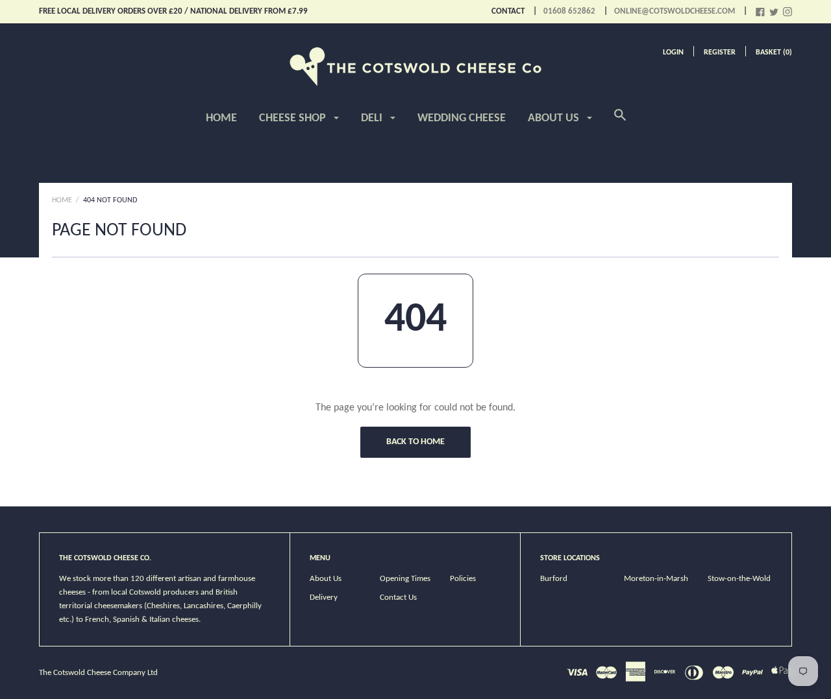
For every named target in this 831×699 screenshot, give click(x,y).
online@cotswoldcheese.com (674, 11)
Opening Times (405, 579)
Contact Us (398, 597)
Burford (553, 579)
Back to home (415, 442)
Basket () (774, 52)
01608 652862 (569, 11)
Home (221, 118)
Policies (463, 579)
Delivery (324, 597)
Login (673, 52)
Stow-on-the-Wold (739, 579)
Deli (373, 118)
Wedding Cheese (461, 118)
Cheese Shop (294, 118)
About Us (555, 118)
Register (720, 52)
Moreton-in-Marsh (656, 579)
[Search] (620, 123)
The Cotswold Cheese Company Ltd (98, 673)
